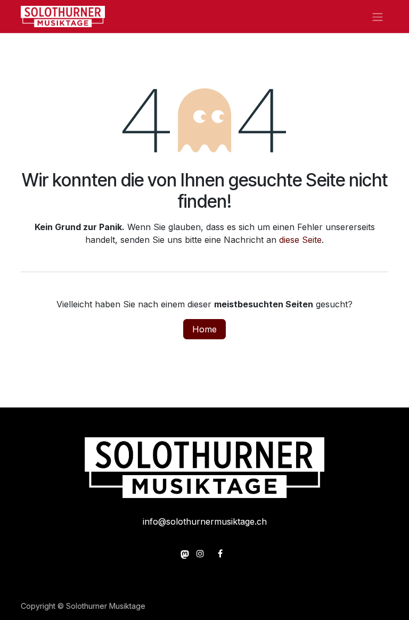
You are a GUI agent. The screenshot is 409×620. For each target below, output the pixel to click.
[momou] (185, 553)
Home (204, 329)
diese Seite (300, 239)
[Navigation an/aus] (377, 16)
